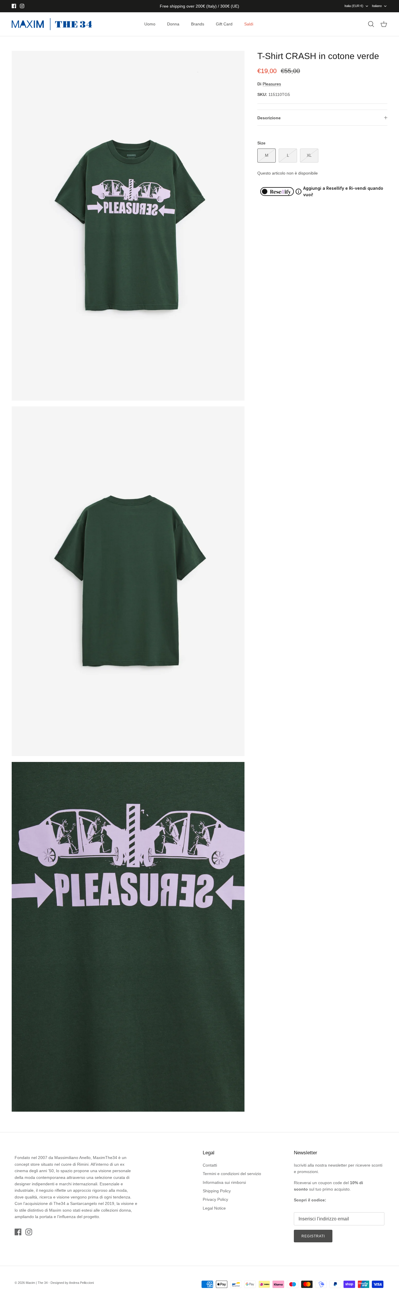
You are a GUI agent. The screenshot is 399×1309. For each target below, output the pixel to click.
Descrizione (269, 117)
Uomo (149, 24)
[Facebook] (14, 6)
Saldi (248, 24)
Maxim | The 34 (37, 1282)
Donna (173, 24)
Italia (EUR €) (353, 6)
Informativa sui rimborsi (224, 1182)
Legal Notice (214, 1208)
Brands (197, 24)
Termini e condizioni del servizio (232, 1173)
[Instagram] (22, 6)
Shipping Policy (217, 1191)
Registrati (313, 1236)
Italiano (377, 6)
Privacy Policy (215, 1199)
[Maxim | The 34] (52, 24)
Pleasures (272, 84)
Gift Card (224, 24)
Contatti (210, 1165)
